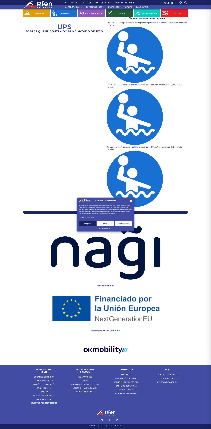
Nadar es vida (72, 3)
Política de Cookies (104, 229)
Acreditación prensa (126, 393)
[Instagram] (164, 3)
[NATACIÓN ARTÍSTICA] (82, 13)
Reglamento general (44, 396)
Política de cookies (167, 382)
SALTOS (122, 14)
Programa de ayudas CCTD (85, 384)
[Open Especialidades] (104, 7)
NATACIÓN (39, 14)
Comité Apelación (44, 381)
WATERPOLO (66, 14)
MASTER (177, 14)
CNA (84, 3)
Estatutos (44, 392)
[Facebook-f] (161, 3)
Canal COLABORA (126, 390)
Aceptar (87, 224)
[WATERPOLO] (54, 13)
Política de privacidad (167, 375)
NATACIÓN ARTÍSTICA (94, 14)
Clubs (85, 381)
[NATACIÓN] (27, 13)
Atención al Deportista (126, 382)
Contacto (118, 3)
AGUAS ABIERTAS (149, 14)
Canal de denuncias (126, 386)
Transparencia (44, 399)
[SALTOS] (110, 13)
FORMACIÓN (93, 3)
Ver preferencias (123, 224)
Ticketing (106, 3)
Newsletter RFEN (85, 392)
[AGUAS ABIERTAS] (137, 13)
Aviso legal (167, 378)
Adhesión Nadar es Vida (85, 388)
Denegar (105, 224)
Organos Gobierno (44, 377)
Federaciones (85, 377)
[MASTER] (165, 13)
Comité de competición (43, 384)
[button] (131, 201)
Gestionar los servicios (87, 218)
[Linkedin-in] (172, 3)
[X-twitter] (168, 3)
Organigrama (44, 388)
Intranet (129, 3)
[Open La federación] (81, 7)
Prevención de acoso (126, 378)
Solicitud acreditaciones (44, 403)
